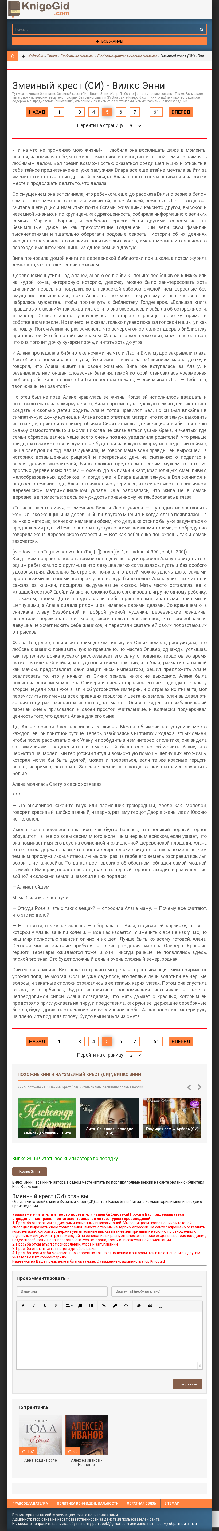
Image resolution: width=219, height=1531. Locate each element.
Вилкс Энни (29, 1171)
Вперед (181, 112)
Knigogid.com (47, 9)
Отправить (188, 1384)
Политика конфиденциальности (88, 1503)
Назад (37, 112)
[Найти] (201, 29)
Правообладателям (30, 1503)
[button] (23, 1306)
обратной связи (183, 1523)
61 (156, 112)
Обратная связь (141, 1503)
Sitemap (171, 1503)
